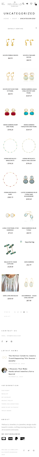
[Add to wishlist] (6, 41)
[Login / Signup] (27, 4)
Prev (7, 312)
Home (6, 18)
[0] (35, 4)
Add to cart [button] (10, 45)
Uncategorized (27, 18)
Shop (14, 18)
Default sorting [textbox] (15, 28)
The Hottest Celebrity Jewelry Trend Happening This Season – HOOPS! (23, 360)
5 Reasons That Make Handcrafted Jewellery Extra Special (21, 373)
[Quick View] (14, 41)
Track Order (6, 412)
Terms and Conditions (10, 405)
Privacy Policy (7, 402)
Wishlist (5, 395)
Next (7, 316)
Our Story (6, 392)
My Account (6, 398)
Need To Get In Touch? (10, 409)
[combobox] (22, 28)
